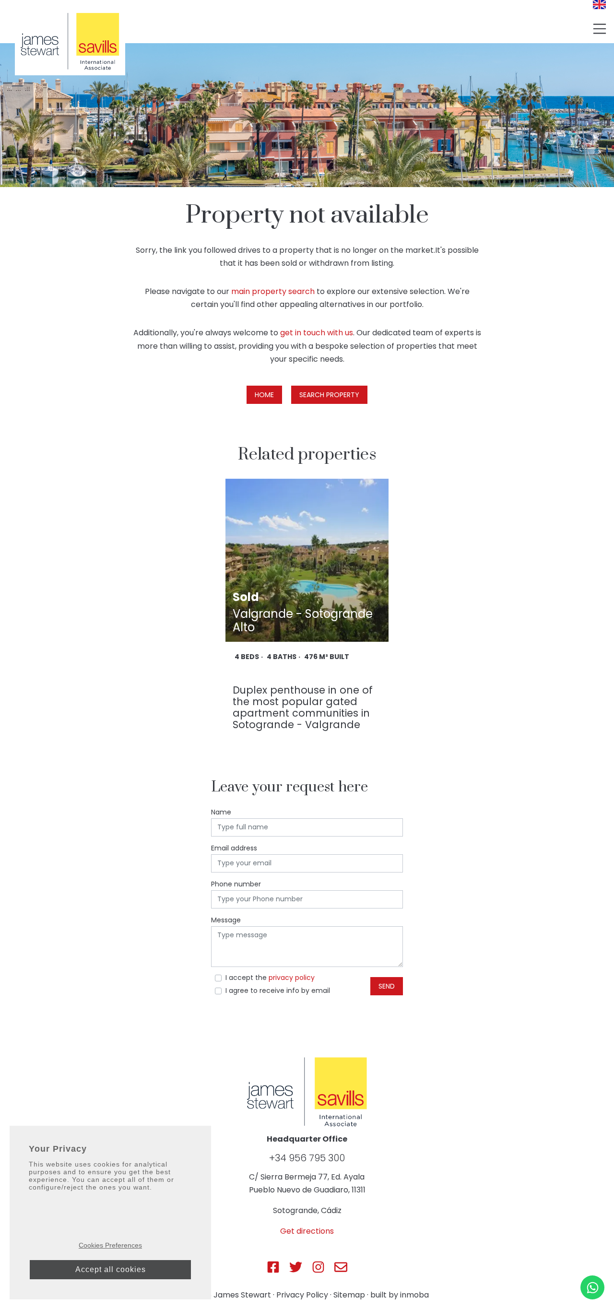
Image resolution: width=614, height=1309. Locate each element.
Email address (234, 848)
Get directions (307, 1231)
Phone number (236, 884)
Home (264, 395)
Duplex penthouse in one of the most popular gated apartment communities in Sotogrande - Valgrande (303, 707)
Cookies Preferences (110, 1245)
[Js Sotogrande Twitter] (295, 1267)
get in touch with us (316, 332)
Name (221, 812)
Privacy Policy (302, 1294)
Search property (329, 395)
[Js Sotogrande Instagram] (318, 1267)
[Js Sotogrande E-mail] (340, 1267)
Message (226, 920)
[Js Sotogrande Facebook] (273, 1267)
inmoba (414, 1294)
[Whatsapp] (592, 1287)
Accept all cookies (110, 1269)
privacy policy (292, 977)
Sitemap (349, 1294)
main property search (273, 291)
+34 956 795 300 (307, 1158)
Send (386, 986)
